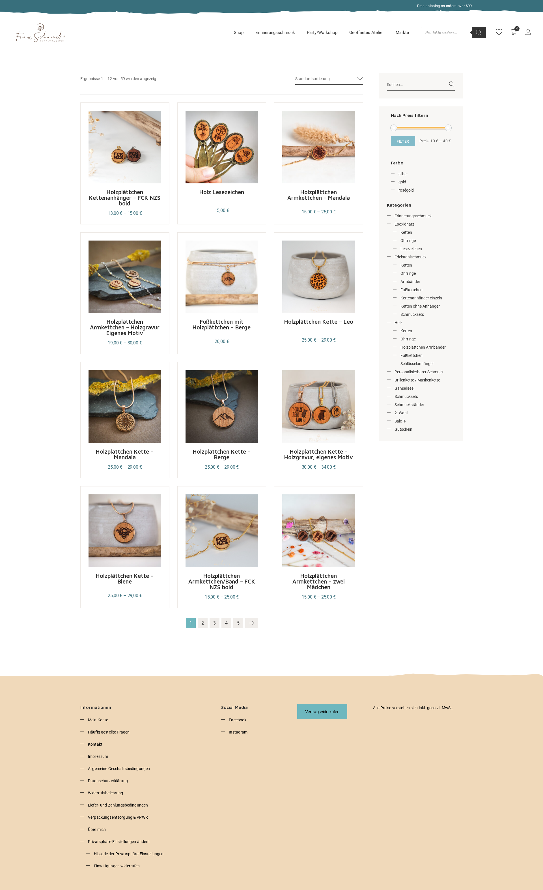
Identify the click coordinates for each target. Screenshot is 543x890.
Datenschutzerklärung (108, 781)
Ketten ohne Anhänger (420, 306)
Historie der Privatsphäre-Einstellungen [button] (128, 854)
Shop (239, 32)
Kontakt (95, 744)
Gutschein (403, 429)
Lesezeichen (411, 248)
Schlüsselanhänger (417, 363)
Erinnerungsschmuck (275, 32)
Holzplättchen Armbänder (423, 347)
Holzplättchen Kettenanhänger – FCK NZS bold (124, 198)
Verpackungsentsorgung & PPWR (118, 817)
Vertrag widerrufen (322, 711)
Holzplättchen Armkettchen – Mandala (318, 195)
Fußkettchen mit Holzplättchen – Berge (222, 324)
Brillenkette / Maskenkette (417, 380)
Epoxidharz (404, 224)
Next (251, 623)
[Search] (479, 32)
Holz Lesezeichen (221, 192)
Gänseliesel (404, 388)
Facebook (237, 720)
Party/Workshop (322, 32)
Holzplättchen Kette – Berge (222, 454)
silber (403, 173)
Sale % (400, 421)
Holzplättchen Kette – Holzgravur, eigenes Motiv (318, 454)
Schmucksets (412, 314)
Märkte (402, 32)
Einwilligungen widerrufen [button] (117, 866)
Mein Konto (98, 720)
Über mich (97, 829)
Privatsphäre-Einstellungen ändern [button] (119, 841)
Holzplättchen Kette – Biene (125, 578)
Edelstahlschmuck (410, 257)
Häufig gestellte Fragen (109, 732)
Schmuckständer (409, 404)
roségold (406, 190)
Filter (403, 141)
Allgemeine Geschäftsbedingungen (119, 768)
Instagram (238, 732)
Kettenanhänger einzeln (421, 298)
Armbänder (410, 281)
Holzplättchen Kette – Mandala (125, 454)
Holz (398, 322)
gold (402, 182)
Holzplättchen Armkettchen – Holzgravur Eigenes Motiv (125, 327)
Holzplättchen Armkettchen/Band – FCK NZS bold (221, 581)
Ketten (406, 232)
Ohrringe (408, 240)
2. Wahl (401, 413)
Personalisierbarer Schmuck (419, 372)
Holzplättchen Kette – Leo (318, 321)
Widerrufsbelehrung (105, 793)
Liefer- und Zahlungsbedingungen (118, 805)
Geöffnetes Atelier (366, 32)
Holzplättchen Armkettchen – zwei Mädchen (318, 581)
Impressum (98, 756)
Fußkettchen (411, 290)
